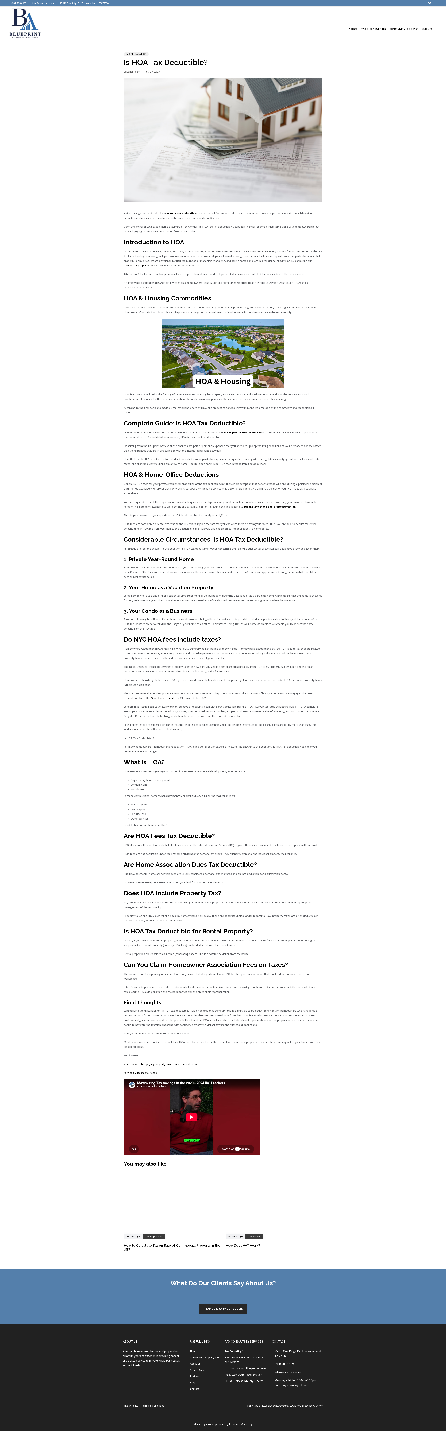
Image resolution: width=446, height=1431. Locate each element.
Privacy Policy (130, 1405)
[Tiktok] (410, 3)
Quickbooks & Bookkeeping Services (245, 1368)
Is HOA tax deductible (181, 213)
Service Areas (197, 1370)
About (353, 28)
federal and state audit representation (270, 506)
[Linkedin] (360, 3)
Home (193, 1351)
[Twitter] (367, 3)
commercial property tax (138, 265)
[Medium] (392, 3)
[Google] (354, 3)
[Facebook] (125, 1375)
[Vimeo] (404, 3)
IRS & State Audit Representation (243, 1374)
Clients (427, 28)
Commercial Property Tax (204, 1357)
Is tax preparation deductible (243, 432)
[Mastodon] (417, 3)
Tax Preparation (136, 54)
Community (397, 28)
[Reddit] (379, 3)
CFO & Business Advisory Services (244, 1381)
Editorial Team (132, 71)
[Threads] (373, 3)
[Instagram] (348, 3)
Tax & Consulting (373, 28)
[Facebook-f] (341, 3)
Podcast (413, 28)
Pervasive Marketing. (240, 1424)
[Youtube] (398, 3)
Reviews (194, 1376)
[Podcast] (423, 3)
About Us (195, 1363)
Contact (194, 1388)
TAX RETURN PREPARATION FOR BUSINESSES (244, 1360)
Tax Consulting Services (238, 1351)
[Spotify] (385, 3)
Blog (192, 1382)
